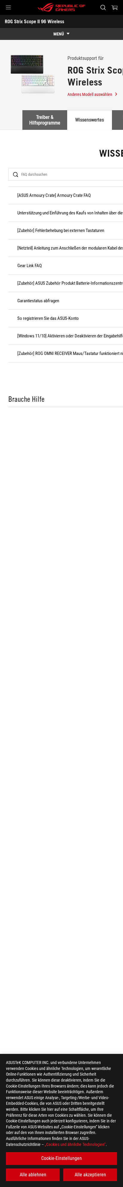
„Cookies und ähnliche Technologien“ (75, 1144)
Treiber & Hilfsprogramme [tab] (44, 119)
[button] (8, 7)
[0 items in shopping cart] (114, 7)
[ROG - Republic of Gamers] (61, 7)
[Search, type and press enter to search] (103, 7)
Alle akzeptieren (90, 1174)
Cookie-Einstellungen (61, 1158)
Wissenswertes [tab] (89, 120)
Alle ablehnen (33, 1174)
